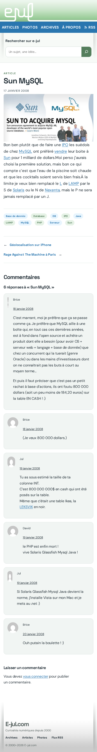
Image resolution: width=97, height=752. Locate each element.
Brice (16, 299)
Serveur (55, 222)
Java (78, 216)
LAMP (74, 183)
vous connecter (35, 676)
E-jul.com (16, 724)
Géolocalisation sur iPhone (30, 245)
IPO (65, 144)
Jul (21, 459)
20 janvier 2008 (33, 634)
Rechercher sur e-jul (22, 41)
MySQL (25, 151)
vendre (60, 151)
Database (39, 216)
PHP (39, 222)
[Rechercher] (86, 52)
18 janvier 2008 (23, 309)
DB (54, 216)
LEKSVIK (26, 506)
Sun (7, 157)
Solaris (18, 189)
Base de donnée (15, 216)
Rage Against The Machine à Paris (30, 254)
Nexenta (52, 189)
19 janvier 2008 (30, 468)
